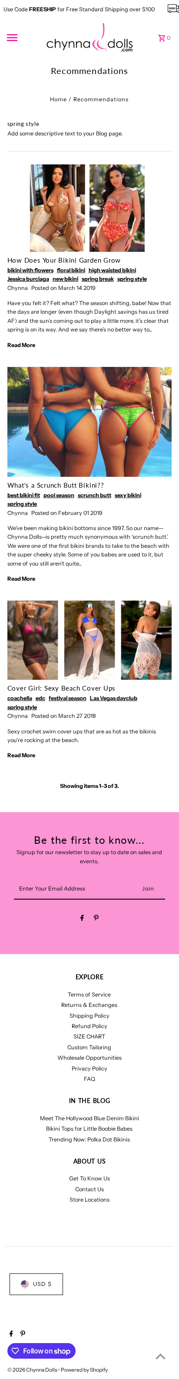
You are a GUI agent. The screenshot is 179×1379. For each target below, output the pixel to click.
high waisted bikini (112, 270)
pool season (58, 495)
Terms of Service (89, 994)
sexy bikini (128, 495)
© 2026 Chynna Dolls (32, 1369)
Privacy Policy (89, 1068)
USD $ (42, 1284)
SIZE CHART (89, 1036)
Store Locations (89, 1199)
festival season (67, 698)
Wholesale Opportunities (89, 1057)
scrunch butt (94, 495)
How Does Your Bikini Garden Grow (64, 260)
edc (40, 698)
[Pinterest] (96, 919)
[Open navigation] (24, 37)
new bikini (65, 279)
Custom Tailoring (89, 1047)
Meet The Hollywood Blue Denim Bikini (89, 1118)
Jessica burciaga (28, 279)
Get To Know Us (89, 1178)
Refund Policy (89, 1026)
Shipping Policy (89, 1016)
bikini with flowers (30, 270)
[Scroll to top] (160, 1356)
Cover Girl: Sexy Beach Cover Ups (61, 688)
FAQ (89, 1079)
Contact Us (89, 1189)
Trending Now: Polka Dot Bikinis (89, 1139)
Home (58, 99)
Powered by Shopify (84, 1369)
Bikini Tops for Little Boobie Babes (89, 1128)
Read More (21, 345)
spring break (98, 279)
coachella (19, 698)
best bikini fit (23, 495)
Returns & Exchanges (89, 1005)
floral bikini (71, 270)
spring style (132, 279)
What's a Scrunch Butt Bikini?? (55, 485)
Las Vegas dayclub (113, 698)
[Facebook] (82, 919)
